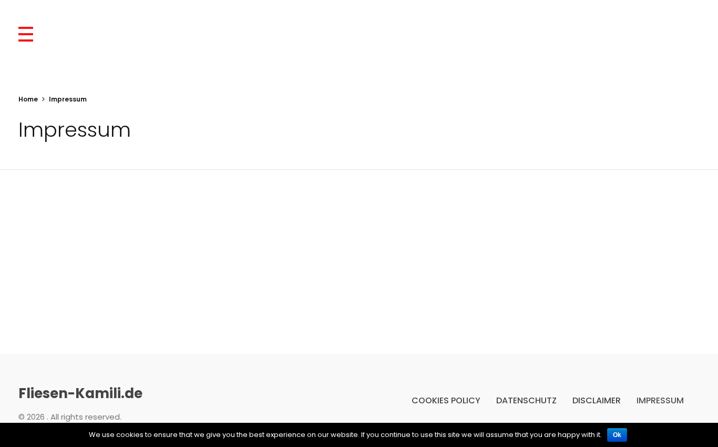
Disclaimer (596, 400)
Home (28, 99)
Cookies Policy (446, 400)
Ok (617, 435)
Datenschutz (526, 400)
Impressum (660, 400)
